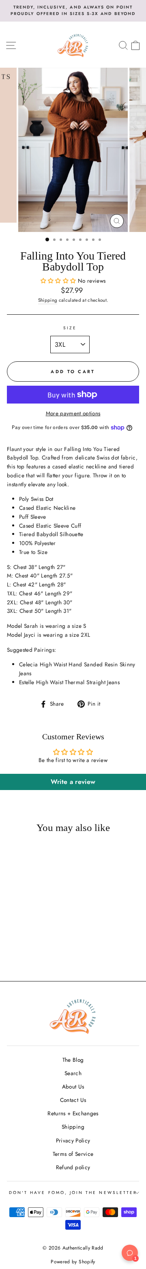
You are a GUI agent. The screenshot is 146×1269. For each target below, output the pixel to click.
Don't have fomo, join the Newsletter (73, 1193)
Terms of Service (73, 1154)
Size (70, 328)
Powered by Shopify (73, 1261)
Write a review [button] (73, 781)
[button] (59, 281)
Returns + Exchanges (72, 1113)
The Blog (73, 1060)
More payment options (73, 413)
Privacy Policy (73, 1140)
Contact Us (73, 1100)
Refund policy (73, 1167)
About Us (73, 1086)
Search (73, 1073)
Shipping (48, 300)
